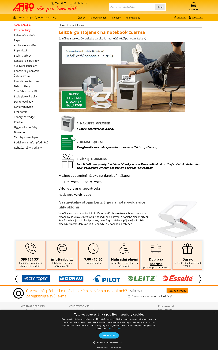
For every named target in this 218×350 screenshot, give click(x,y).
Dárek (187, 259)
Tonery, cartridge (24, 117)
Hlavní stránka (66, 25)
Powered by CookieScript (109, 347)
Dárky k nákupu (24, 17)
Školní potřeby (22, 55)
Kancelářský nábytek (26, 71)
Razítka (18, 122)
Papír (17, 40)
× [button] (214, 313)
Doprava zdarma (156, 261)
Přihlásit (181, 17)
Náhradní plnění (124, 259)
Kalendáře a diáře (24, 35)
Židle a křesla (22, 76)
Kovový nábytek (23, 106)
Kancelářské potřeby (26, 60)
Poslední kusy (22, 30)
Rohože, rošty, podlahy (28, 147)
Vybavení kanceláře (25, 66)
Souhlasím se (152, 296)
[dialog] (109, 330)
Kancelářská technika (26, 81)
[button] (108, 342)
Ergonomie (20, 112)
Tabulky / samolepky (26, 137)
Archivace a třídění (25, 45)
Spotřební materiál (25, 91)
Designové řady (23, 101)
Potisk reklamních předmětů (31, 142)
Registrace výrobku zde (75, 194)
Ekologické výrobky (25, 96)
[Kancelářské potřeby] (30, 8)
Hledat (160, 7)
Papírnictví (20, 50)
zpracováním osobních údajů (158, 296)
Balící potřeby (22, 86)
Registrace (197, 17)
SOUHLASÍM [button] (109, 335)
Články (81, 17)
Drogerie (19, 132)
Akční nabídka (22, 25)
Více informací (115, 328)
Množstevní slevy (47, 17)
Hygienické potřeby (25, 127)
